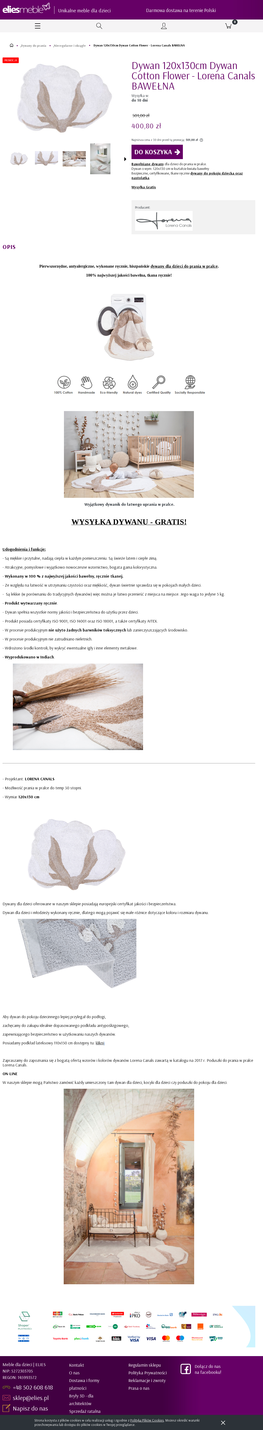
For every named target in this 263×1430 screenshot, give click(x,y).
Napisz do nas (31, 1408)
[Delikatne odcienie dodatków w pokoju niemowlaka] (74, 159)
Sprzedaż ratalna (85, 1411)
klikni (100, 1042)
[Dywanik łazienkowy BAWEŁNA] (19, 159)
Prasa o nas (138, 1388)
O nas (74, 1373)
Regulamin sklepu (144, 1365)
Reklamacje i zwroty (147, 1380)
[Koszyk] (228, 26)
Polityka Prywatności (147, 1373)
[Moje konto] (164, 26)
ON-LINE (10, 1073)
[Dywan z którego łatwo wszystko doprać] (100, 158)
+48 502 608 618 (33, 1387)
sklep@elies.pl (31, 1398)
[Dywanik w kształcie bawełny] (46, 159)
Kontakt (76, 1365)
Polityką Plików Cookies (147, 1420)
